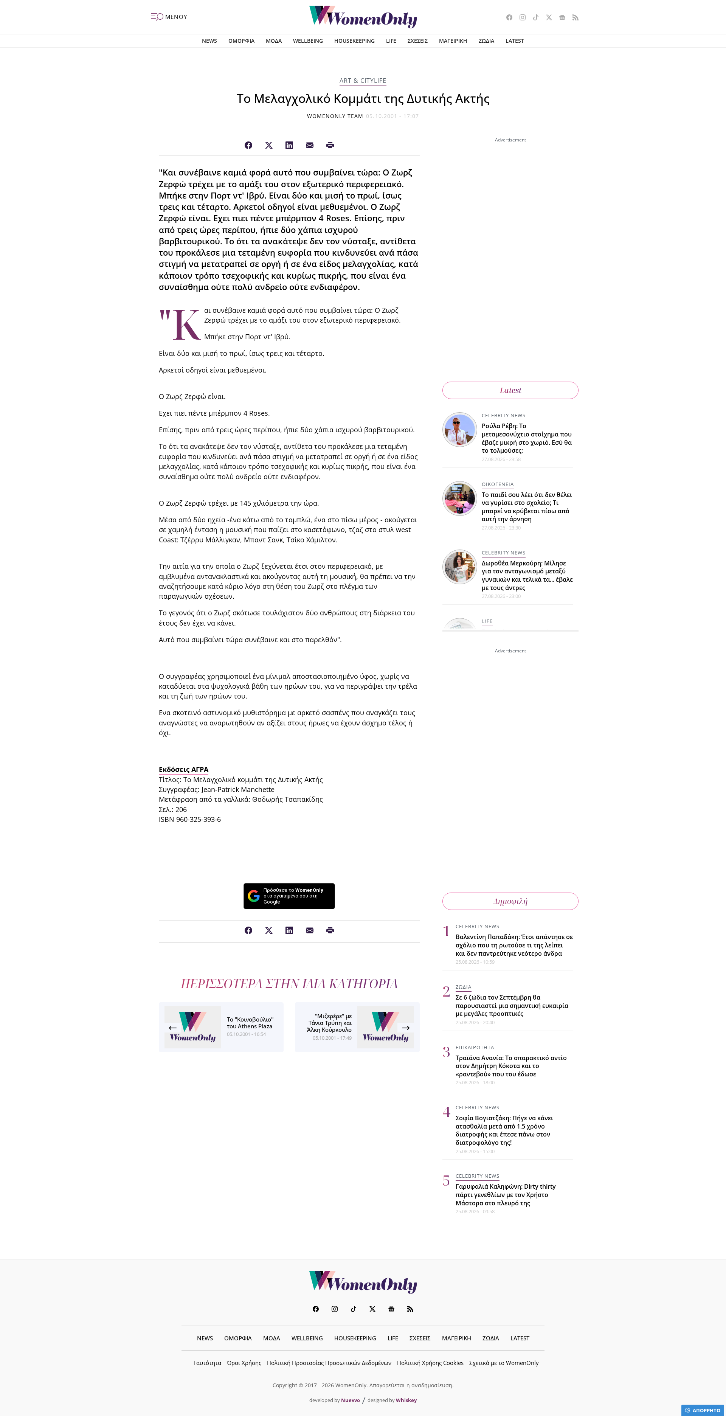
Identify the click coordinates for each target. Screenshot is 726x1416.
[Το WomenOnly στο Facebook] (506, 18)
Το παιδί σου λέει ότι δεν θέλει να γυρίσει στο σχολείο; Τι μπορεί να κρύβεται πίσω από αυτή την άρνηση (527, 507)
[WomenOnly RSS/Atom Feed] (573, 18)
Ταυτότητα (207, 1362)
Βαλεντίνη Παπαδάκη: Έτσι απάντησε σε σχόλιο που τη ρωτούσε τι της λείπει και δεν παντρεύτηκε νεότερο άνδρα (514, 945)
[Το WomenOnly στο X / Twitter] (546, 18)
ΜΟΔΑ (274, 40)
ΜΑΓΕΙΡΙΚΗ (453, 40)
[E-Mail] (309, 145)
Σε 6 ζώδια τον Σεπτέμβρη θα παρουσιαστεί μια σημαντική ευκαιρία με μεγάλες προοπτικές (512, 1005)
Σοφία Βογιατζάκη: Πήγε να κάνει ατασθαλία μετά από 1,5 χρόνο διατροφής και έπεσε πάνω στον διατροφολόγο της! (504, 1130)
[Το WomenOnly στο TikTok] (533, 18)
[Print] (330, 145)
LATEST (515, 40)
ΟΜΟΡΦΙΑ (241, 40)
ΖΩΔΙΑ (486, 40)
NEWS (209, 40)
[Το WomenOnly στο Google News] (559, 18)
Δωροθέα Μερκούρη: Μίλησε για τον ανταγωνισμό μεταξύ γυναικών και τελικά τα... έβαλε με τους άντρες (527, 575)
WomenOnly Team (335, 116)
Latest (510, 390)
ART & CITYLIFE (363, 80)
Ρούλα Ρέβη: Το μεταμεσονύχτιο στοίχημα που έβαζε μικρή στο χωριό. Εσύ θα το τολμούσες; (527, 438)
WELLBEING (308, 40)
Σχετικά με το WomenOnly (504, 1362)
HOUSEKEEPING (354, 40)
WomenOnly (363, 1282)
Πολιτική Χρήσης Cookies (430, 1362)
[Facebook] (248, 145)
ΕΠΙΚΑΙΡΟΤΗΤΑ (475, 1047)
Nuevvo (350, 1400)
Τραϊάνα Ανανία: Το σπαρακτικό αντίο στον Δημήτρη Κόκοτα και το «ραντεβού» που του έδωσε (511, 1066)
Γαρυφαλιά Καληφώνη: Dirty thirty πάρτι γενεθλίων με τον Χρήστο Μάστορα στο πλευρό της (506, 1194)
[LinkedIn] (289, 145)
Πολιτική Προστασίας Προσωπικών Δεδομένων (329, 1362)
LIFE (391, 40)
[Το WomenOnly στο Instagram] (520, 18)
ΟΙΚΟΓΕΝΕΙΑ (498, 484)
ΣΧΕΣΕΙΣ (418, 40)
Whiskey (406, 1400)
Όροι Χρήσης (244, 1362)
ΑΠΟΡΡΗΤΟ (706, 1410)
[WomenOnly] (363, 17)
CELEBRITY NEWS (504, 415)
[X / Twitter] (268, 145)
